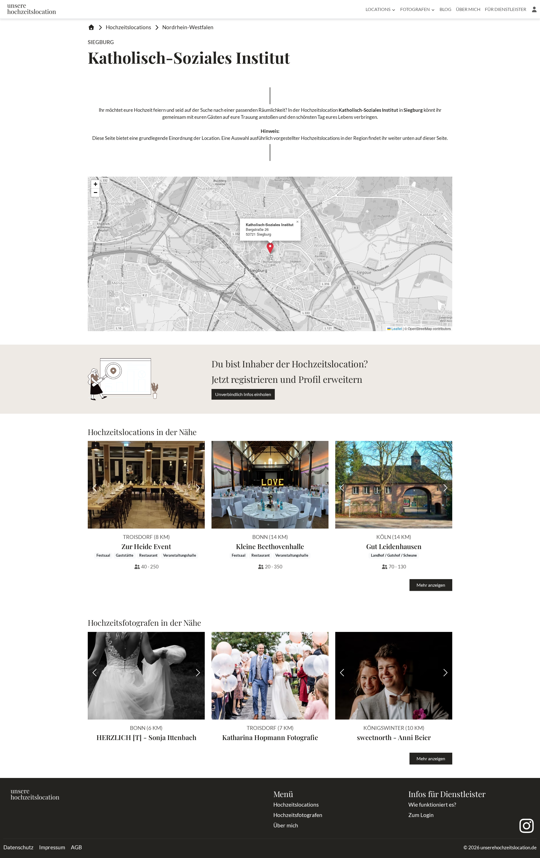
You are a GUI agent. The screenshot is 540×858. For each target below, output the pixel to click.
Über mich (468, 9)
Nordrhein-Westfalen (187, 27)
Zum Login (421, 815)
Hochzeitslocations (128, 27)
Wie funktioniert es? (432, 804)
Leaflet (396, 328)
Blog (445, 9)
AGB (76, 847)
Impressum (52, 847)
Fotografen (415, 9)
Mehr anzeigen (431, 585)
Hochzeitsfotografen (297, 815)
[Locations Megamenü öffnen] (394, 9)
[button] (534, 9)
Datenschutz (18, 847)
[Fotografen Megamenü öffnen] (433, 9)
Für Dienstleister (505, 9)
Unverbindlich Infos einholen (243, 394)
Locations (378, 9)
